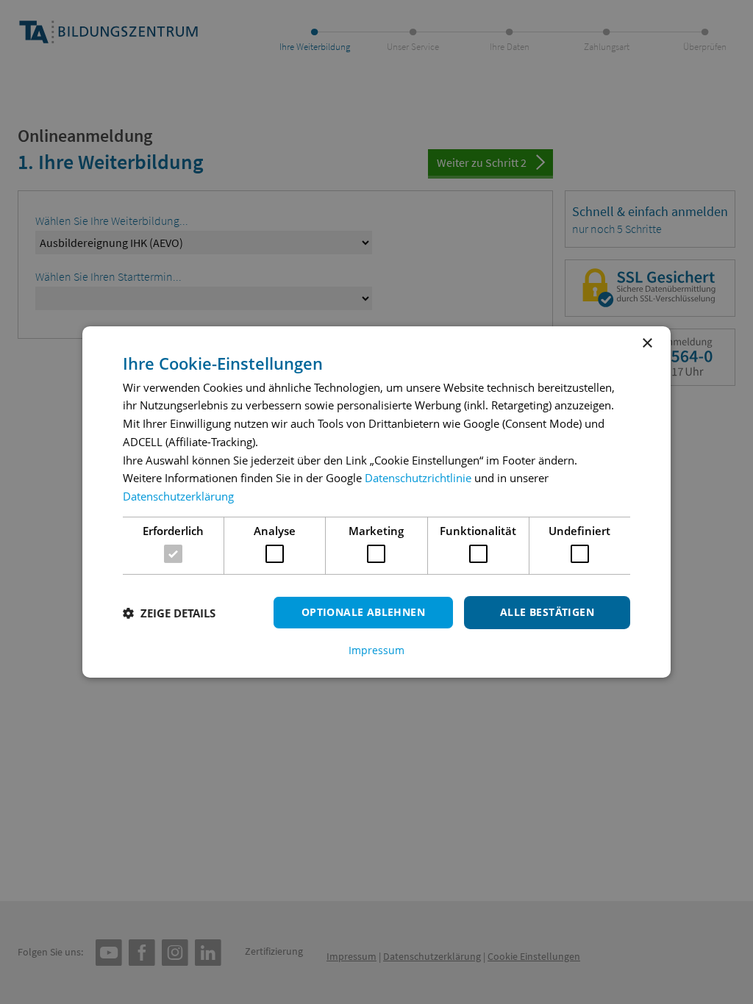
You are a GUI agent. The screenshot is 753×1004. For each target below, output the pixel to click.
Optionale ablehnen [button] (363, 612)
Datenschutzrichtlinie (418, 477)
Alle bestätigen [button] (547, 612)
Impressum (376, 650)
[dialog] (376, 502)
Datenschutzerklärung (178, 496)
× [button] (646, 343)
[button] (169, 613)
